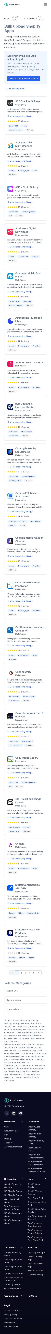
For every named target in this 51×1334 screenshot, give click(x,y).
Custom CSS (13, 126)
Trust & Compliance (13, 1318)
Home (6, 18)
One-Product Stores (13, 1288)
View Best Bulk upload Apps (22, 78)
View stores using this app (21, 116)
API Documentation (13, 1146)
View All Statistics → (36, 1270)
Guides (7, 1126)
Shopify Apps (15, 18)
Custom (11, 913)
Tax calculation (14, 696)
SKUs (35, 171)
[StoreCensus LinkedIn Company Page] (13, 1113)
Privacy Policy (10, 1314)
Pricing (7, 1138)
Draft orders (13, 432)
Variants (11, 171)
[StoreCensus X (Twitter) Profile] (6, 1113)
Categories (30, 18)
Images (24, 126)
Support (8, 1142)
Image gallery (20, 105)
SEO (10, 216)
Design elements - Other (17, 521)
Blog (6, 1134)
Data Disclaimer (11, 1326)
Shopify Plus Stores (13, 1273)
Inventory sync (21, 149)
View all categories (15, 88)
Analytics (35, 256)
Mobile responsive (15, 130)
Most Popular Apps (36, 1252)
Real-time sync (28, 696)
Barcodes (36, 346)
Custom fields (23, 256)
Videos (21, 913)
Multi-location (14, 700)
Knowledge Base (12, 1130)
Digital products (21, 235)
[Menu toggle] (45, 4)
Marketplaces (20, 280)
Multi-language (27, 741)
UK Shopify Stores (13, 1195)
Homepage (27, 301)
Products (27, 827)
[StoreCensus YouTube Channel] (20, 1113)
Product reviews (21, 720)
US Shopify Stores (13, 1191)
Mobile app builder (15, 305)
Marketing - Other (22, 455)
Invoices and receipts (24, 410)
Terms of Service (12, 1310)
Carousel (12, 525)
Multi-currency (26, 432)
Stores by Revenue (13, 1284)
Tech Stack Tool (35, 1198)
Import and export (15, 745)
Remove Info (10, 1322)
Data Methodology (35, 1274)
